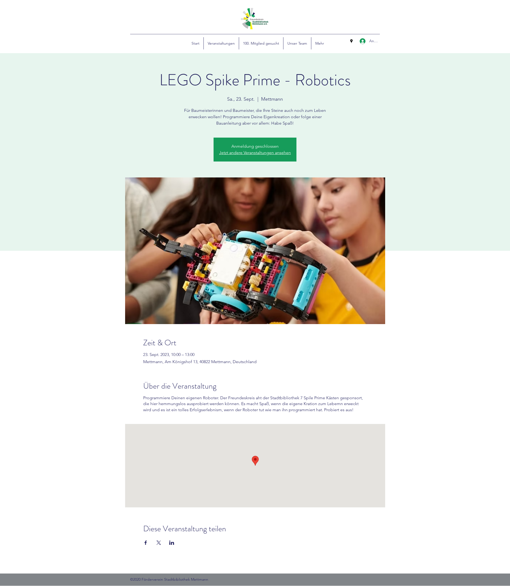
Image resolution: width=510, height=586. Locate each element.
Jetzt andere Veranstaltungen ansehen (255, 152)
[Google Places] (351, 41)
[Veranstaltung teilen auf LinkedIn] (171, 543)
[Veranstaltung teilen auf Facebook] (145, 543)
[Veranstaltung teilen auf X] (158, 543)
